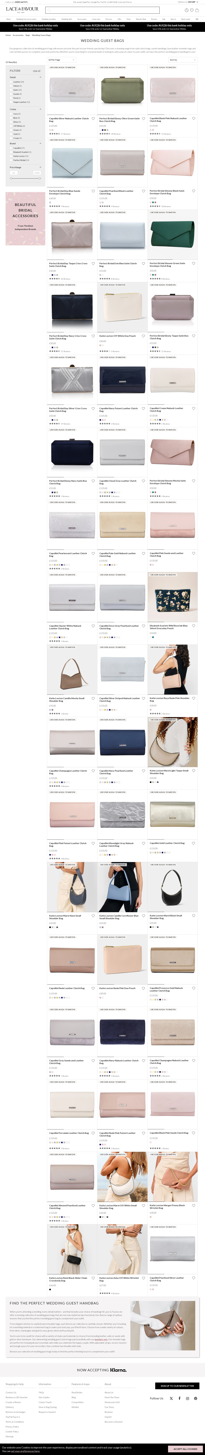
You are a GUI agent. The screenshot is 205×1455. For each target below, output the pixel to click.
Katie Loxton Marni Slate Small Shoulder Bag (65, 917)
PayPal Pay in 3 (13, 1416)
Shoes (8, 19)
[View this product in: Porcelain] (119, 492)
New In (173, 19)
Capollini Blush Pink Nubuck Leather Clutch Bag (168, 119)
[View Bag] (197, 10)
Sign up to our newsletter (177, 1385)
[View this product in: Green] (153, 202)
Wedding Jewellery (49, 19)
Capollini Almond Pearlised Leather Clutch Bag (67, 1206)
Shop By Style (141, 19)
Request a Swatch (47, 1412)
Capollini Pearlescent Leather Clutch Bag (68, 554)
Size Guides (44, 1397)
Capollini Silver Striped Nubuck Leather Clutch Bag (119, 699)
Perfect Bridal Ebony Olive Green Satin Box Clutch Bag (119, 119)
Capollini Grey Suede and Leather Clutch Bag (66, 1061)
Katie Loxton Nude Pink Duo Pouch (117, 988)
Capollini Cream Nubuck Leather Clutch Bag (166, 409)
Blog (74, 1397)
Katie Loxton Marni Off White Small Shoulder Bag (118, 1206)
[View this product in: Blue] (50, 202)
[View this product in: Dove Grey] (105, 492)
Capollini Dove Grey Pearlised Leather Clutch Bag (119, 627)
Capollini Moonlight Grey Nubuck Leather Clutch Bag (116, 844)
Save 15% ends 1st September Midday (35, 27)
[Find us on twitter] (171, 1398)
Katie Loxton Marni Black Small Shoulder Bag (166, 916)
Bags (28, 35)
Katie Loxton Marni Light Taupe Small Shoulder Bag (169, 771)
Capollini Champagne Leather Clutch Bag (68, 772)
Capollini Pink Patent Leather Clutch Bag (67, 844)
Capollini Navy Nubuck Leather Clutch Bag (118, 1061)
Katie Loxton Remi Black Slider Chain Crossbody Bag (68, 1279)
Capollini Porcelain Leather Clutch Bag (69, 1133)
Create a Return (13, 1402)
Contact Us (11, 1392)
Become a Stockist (114, 1421)
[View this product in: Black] (150, 782)
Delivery (10, 1407)
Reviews (109, 1412)
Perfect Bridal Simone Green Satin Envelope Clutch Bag (167, 264)
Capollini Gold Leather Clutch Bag (167, 843)
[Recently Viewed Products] (186, 10)
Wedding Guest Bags (41, 35)
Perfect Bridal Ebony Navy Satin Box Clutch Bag (68, 482)
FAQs (41, 1392)
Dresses (108, 19)
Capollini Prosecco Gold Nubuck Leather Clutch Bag (166, 989)
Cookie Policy (12, 1431)
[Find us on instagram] (187, 1398)
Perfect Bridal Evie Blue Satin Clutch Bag (118, 264)
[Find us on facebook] (179, 1398)
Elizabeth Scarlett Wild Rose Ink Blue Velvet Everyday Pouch (169, 627)
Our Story (109, 1407)
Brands (154, 19)
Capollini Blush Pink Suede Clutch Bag (169, 1132)
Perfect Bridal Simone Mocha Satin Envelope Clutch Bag (168, 482)
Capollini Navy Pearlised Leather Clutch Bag (116, 772)
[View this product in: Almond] (100, 492)
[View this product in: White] (167, 420)
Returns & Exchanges (16, 1412)
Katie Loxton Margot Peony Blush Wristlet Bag (167, 1206)
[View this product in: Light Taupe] (153, 782)
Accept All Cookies (185, 1449)
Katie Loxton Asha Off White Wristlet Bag (119, 1279)
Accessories (82, 19)
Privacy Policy (12, 1426)
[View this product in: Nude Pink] (100, 345)
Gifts (119, 19)
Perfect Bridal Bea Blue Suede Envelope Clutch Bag (64, 192)
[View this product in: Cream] (153, 420)
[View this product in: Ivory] (100, 130)
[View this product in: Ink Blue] (153, 637)
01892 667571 (21, 2)
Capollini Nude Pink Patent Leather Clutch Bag (117, 1134)
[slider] (11, 178)
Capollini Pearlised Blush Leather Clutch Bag (116, 192)
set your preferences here (25, 1451)
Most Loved (185, 19)
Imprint (108, 1416)
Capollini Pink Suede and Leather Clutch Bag (167, 554)
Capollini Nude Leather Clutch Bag (67, 988)
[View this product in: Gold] (155, 420)
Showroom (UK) (112, 1402)
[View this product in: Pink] (105, 420)
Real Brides (77, 1392)
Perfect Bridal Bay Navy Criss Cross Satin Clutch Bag (67, 337)
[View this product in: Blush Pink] (150, 1142)
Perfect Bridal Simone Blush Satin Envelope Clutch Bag (167, 192)
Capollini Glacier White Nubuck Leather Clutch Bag (65, 627)
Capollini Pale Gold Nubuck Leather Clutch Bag (117, 554)
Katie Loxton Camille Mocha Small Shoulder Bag (66, 699)
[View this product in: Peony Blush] (150, 1217)
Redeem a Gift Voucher (17, 1397)
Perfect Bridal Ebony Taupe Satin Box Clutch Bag (169, 337)
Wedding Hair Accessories (26, 19)
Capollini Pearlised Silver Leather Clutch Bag (167, 1279)
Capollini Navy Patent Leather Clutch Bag (118, 409)
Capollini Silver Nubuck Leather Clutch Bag (69, 119)
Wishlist (75, 1407)
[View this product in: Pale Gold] (162, 420)
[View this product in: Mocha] (155, 202)
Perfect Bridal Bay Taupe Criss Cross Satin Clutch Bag (68, 264)
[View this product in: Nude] (114, 492)
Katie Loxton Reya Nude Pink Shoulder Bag (170, 699)
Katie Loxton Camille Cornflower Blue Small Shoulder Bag (118, 917)
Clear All (36, 70)
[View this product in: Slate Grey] (158, 782)
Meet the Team (112, 1397)
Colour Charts (45, 1402)
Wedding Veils (66, 19)
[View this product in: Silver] (52, 130)
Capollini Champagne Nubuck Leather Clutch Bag (169, 1061)
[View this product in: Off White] (102, 345)
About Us (109, 1392)
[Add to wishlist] (93, 118)
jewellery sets (101, 1339)
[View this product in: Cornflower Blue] (50, 710)
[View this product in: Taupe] (107, 130)
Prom (129, 19)
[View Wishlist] (192, 10)
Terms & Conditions (15, 1421)
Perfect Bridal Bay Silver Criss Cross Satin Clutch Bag (68, 409)
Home (8, 35)
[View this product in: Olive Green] (105, 130)
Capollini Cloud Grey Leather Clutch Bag (117, 482)
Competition (78, 1402)
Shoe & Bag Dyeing (48, 1407)
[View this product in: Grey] (158, 420)
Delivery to (187, 2)
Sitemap (10, 1436)
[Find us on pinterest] (195, 1398)
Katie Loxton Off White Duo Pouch (117, 335)
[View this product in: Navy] (102, 130)
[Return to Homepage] (22, 10)
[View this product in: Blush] (50, 130)
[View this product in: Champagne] (150, 420)
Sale (163, 19)
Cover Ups (96, 19)
